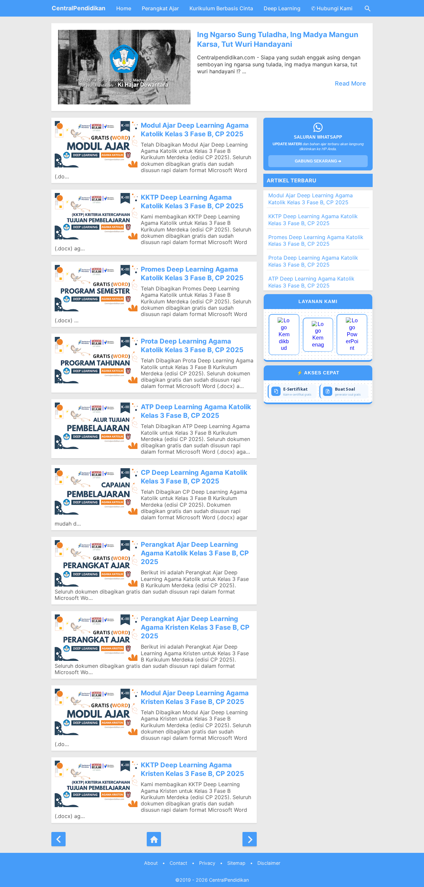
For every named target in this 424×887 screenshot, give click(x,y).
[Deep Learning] (284, 334)
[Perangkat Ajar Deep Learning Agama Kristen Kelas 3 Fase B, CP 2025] (96, 637)
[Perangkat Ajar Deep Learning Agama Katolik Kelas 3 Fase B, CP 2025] (96, 563)
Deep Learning (282, 8)
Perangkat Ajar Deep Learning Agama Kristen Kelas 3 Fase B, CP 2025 (195, 627)
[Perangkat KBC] (318, 335)
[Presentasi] (352, 334)
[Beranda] (154, 839)
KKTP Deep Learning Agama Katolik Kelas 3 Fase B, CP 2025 (192, 201)
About (151, 863)
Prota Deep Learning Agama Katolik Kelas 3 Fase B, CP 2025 (192, 345)
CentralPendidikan (78, 8)
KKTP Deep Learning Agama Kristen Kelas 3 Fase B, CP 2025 (192, 769)
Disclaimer (268, 863)
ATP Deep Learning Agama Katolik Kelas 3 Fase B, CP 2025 (196, 411)
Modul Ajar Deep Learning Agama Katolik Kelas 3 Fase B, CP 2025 (195, 129)
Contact (178, 863)
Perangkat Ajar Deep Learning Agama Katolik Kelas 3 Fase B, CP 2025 (195, 553)
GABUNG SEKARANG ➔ (318, 161)
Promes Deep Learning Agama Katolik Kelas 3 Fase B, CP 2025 (192, 273)
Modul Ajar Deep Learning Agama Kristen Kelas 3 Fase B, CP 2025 (195, 697)
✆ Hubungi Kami (331, 8)
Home (123, 8)
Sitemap (236, 863)
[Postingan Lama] (249, 839)
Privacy (207, 863)
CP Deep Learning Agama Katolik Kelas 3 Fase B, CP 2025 (194, 477)
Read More (350, 83)
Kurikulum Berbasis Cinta (221, 8)
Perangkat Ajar (160, 8)
